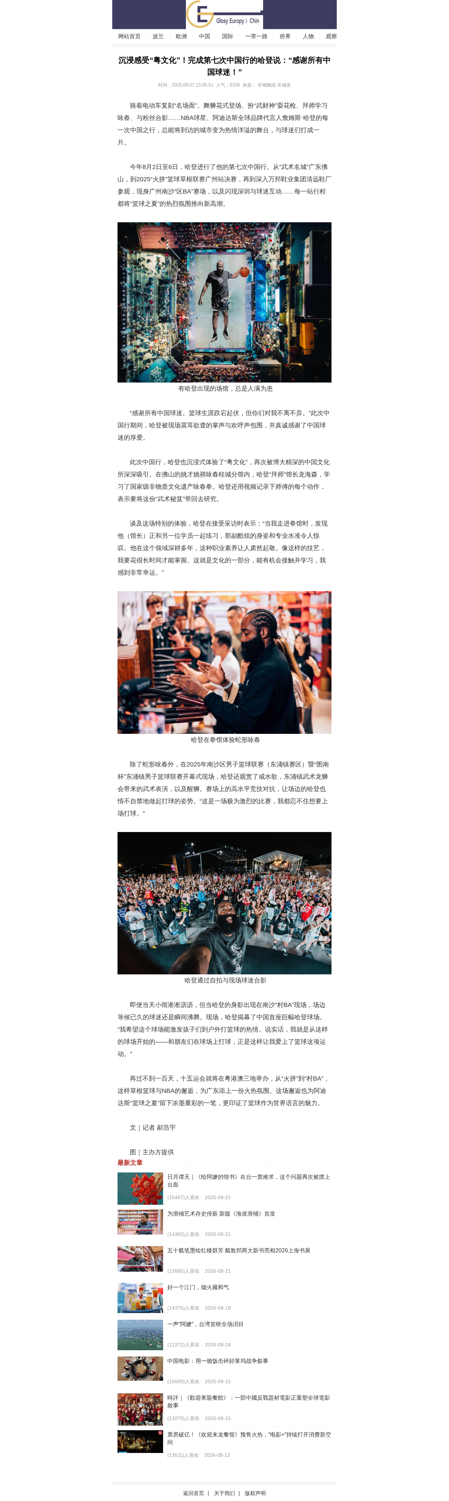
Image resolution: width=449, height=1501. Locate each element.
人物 (308, 36)
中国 (204, 36)
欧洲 (181, 36)
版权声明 (255, 1493)
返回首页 (193, 1493)
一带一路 (256, 36)
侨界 (285, 36)
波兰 (158, 36)
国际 (227, 36)
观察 (331, 36)
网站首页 (129, 36)
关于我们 (224, 1493)
